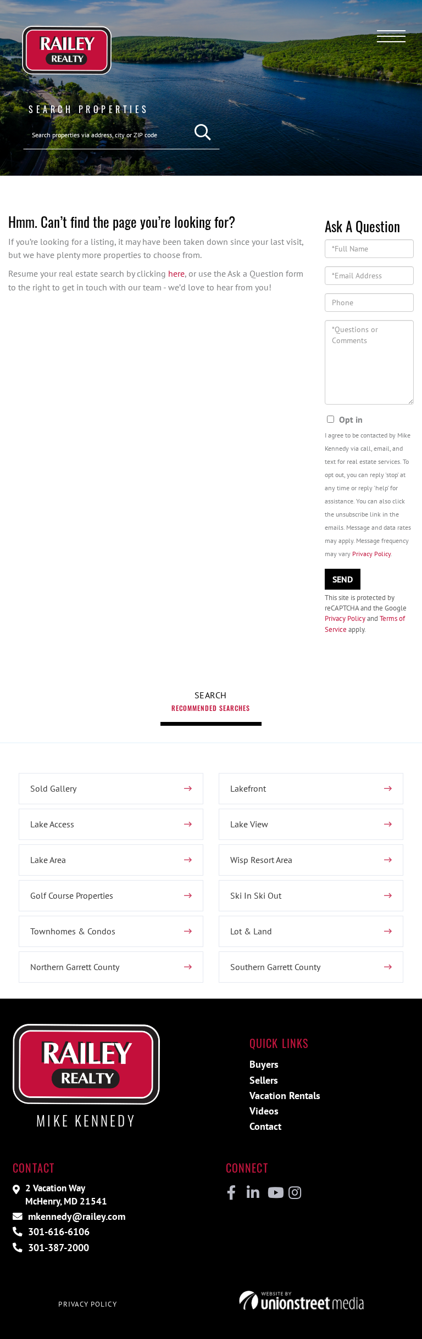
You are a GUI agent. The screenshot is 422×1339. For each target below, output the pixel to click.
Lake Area (48, 859)
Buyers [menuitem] (264, 1064)
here (176, 273)
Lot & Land (251, 931)
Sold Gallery (53, 788)
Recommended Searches (210, 708)
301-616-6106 (57, 1231)
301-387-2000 (57, 1247)
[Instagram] (294, 1192)
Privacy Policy (371, 554)
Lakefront (248, 788)
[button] (203, 132)
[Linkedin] (252, 1192)
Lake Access (52, 824)
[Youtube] (273, 1192)
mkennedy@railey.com (75, 1216)
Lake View (249, 824)
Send (342, 579)
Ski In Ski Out (255, 895)
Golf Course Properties (71, 895)
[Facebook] (231, 1192)
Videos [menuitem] (264, 1111)
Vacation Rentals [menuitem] (284, 1095)
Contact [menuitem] (265, 1126)
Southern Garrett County (275, 966)
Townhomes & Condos (72, 931)
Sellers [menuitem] (263, 1080)
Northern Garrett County (74, 966)
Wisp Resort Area (261, 859)
